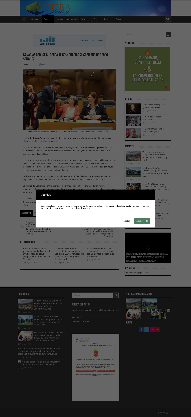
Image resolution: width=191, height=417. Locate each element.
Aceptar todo (142, 221)
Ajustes (127, 221)
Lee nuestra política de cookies (77, 208)
